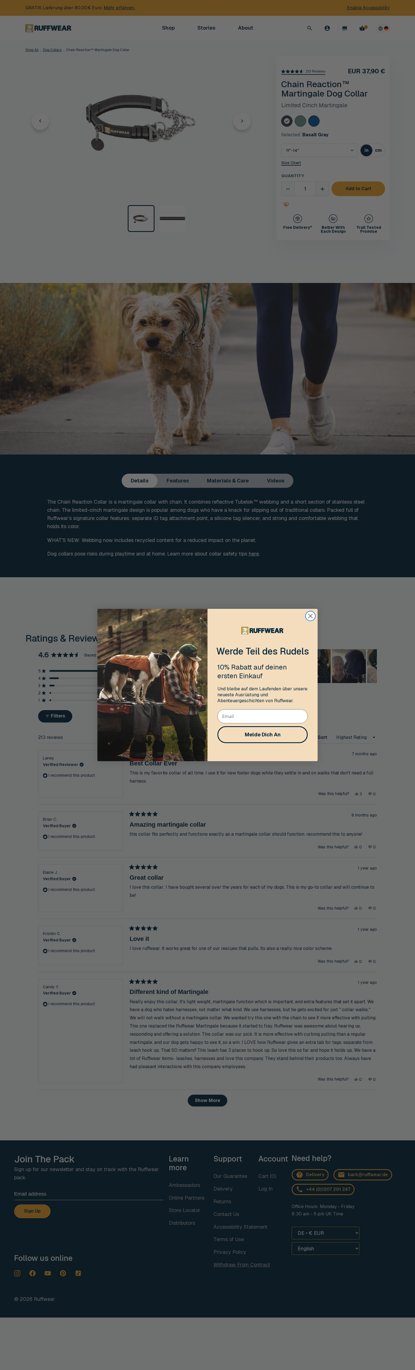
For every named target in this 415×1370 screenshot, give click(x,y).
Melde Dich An (263, 734)
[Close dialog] (310, 616)
